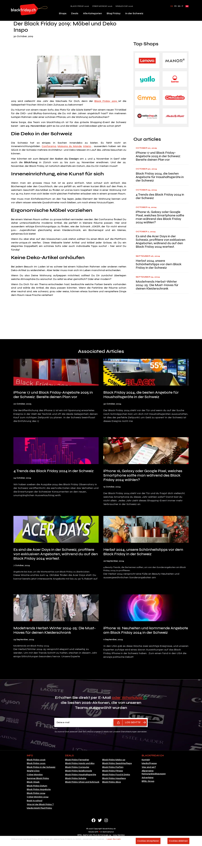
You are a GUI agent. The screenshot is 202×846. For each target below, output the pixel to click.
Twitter (100, 820)
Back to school (34, 800)
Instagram (106, 820)
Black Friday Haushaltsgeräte (80, 774)
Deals (74, 13)
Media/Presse (149, 763)
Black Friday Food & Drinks (116, 774)
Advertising (148, 777)
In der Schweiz (134, 13)
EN (179, 6)
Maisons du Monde (70, 146)
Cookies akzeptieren (148, 841)
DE (171, 6)
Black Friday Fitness (112, 771)
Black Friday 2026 (80, 6)
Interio (87, 146)
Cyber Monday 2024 (37, 797)
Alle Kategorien (92, 13)
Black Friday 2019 (106, 101)
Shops (62, 13)
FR (175, 6)
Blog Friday (114, 13)
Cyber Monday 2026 (102, 6)
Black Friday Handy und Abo (80, 763)
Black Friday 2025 (36, 763)
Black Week (33, 782)
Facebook (93, 820)
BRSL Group (148, 781)
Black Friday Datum (37, 786)
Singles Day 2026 (124, 6)
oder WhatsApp (127, 697)
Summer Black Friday (38, 778)
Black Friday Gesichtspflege (117, 763)
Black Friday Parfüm (112, 767)
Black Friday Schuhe (75, 778)
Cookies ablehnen (178, 841)
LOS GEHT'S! (132, 722)
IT (182, 6)
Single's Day (33, 771)
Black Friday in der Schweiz (41, 767)
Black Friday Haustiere (114, 778)
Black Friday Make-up (113, 759)
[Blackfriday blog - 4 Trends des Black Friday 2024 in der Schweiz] (56, 451)
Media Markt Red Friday (39, 808)
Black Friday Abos (111, 782)
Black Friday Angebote (39, 789)
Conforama (49, 146)
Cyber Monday (35, 774)
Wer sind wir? (149, 767)
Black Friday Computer (77, 767)
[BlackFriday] (29, 9)
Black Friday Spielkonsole (78, 771)
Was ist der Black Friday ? (40, 804)
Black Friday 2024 (36, 793)
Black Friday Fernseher (77, 759)
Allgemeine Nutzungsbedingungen (154, 772)
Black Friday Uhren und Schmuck (82, 782)
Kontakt (146, 759)
